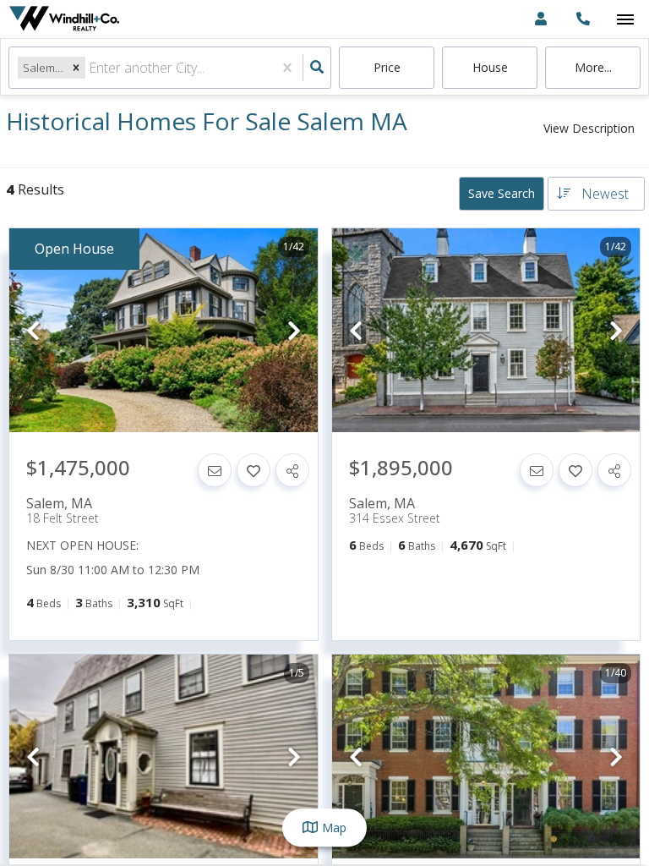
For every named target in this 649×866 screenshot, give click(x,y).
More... (593, 67)
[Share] (292, 470)
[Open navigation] (625, 20)
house (490, 67)
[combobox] (90, 68)
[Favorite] (253, 470)
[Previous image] (33, 331)
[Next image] (294, 331)
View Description (589, 128)
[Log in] (540, 19)
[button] (76, 67)
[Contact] (215, 470)
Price (387, 67)
